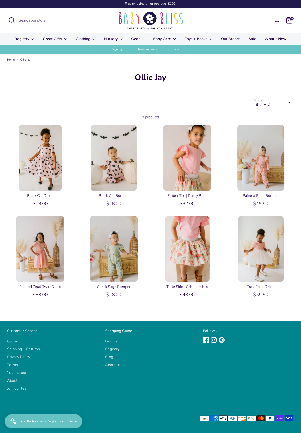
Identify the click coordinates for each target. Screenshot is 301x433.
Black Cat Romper (114, 195)
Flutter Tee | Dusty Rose (187, 195)
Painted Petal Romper (261, 195)
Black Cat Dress (40, 195)
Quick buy (40, 183)
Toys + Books (196, 39)
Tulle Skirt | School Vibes (187, 286)
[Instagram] (214, 340)
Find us (111, 341)
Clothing (83, 39)
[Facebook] (206, 340)
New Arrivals (147, 49)
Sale (252, 39)
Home (11, 59)
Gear (136, 39)
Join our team (18, 388)
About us (15, 380)
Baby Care (162, 39)
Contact (13, 341)
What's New (275, 39)
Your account (18, 372)
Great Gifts (53, 39)
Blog (109, 357)
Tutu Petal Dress (260, 286)
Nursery (111, 39)
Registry (22, 39)
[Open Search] (11, 20)
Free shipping (135, 3)
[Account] (277, 20)
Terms (12, 365)
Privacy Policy (18, 357)
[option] (122, 49)
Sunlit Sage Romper (113, 286)
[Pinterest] (222, 340)
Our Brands (231, 39)
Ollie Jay (25, 59)
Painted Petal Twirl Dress (40, 286)
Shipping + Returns (23, 349)
